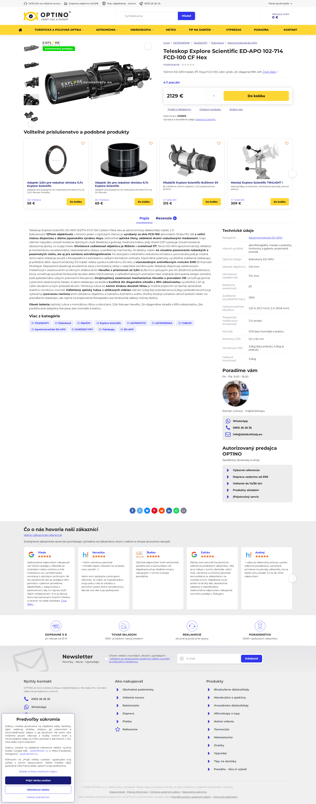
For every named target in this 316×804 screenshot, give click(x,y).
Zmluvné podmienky (226, 796)
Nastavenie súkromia (194, 791)
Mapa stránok (117, 791)
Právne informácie (137, 791)
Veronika (98, 552)
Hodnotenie (171, 64)
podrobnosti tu (39, 750)
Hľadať (186, 15)
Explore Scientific (206, 119)
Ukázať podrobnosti (38, 797)
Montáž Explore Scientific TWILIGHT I (52, 182)
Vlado (42, 552)
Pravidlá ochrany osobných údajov (191, 796)
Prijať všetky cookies (38, 780)
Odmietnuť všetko (38, 789)
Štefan (151, 552)
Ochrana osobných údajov (165, 791)
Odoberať (251, 658)
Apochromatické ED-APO (265, 237)
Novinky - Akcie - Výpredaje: (80, 661)
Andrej (260, 552)
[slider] (44, 556)
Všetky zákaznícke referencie (43, 535)
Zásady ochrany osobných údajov (38, 771)
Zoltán (205, 552)
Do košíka (256, 96)
